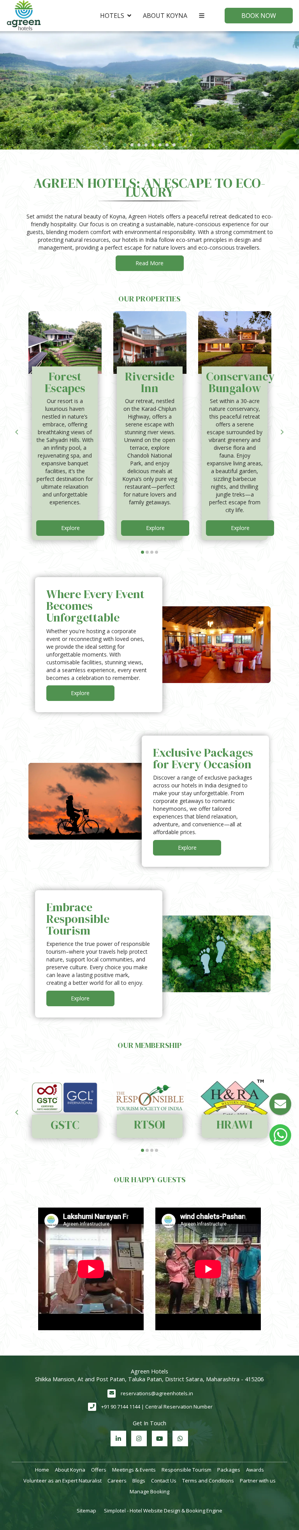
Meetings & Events (134, 1469)
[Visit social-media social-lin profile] (118, 1438)
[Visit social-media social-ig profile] (139, 1438)
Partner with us (258, 1480)
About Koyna (165, 15)
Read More (149, 263)
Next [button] (282, 432)
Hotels (112, 15)
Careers (117, 1480)
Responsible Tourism (186, 1469)
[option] (65, 425)
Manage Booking (149, 1491)
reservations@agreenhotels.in (157, 1393)
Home (42, 1469)
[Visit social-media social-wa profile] (180, 1438)
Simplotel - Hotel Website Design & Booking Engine (163, 1510)
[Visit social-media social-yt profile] (159, 1438)
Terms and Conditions (208, 1480)
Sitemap (86, 1510)
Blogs (138, 1480)
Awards (255, 1469)
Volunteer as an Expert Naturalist (62, 1480)
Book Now (258, 15)
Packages (228, 1469)
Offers (98, 1469)
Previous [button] (17, 432)
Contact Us (163, 1480)
